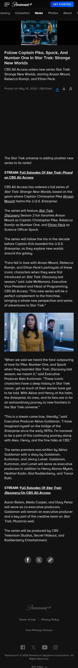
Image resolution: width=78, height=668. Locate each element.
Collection (22, 13)
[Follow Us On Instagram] (55, 647)
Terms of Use (27, 620)
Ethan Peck (56, 225)
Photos (53, 13)
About (67, 13)
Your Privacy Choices (39, 630)
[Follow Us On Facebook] (23, 647)
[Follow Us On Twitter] (33, 647)
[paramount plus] (22, 4)
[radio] (57, 89)
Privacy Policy (50, 620)
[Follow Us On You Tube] (44, 647)
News (39, 13)
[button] (7, 5)
